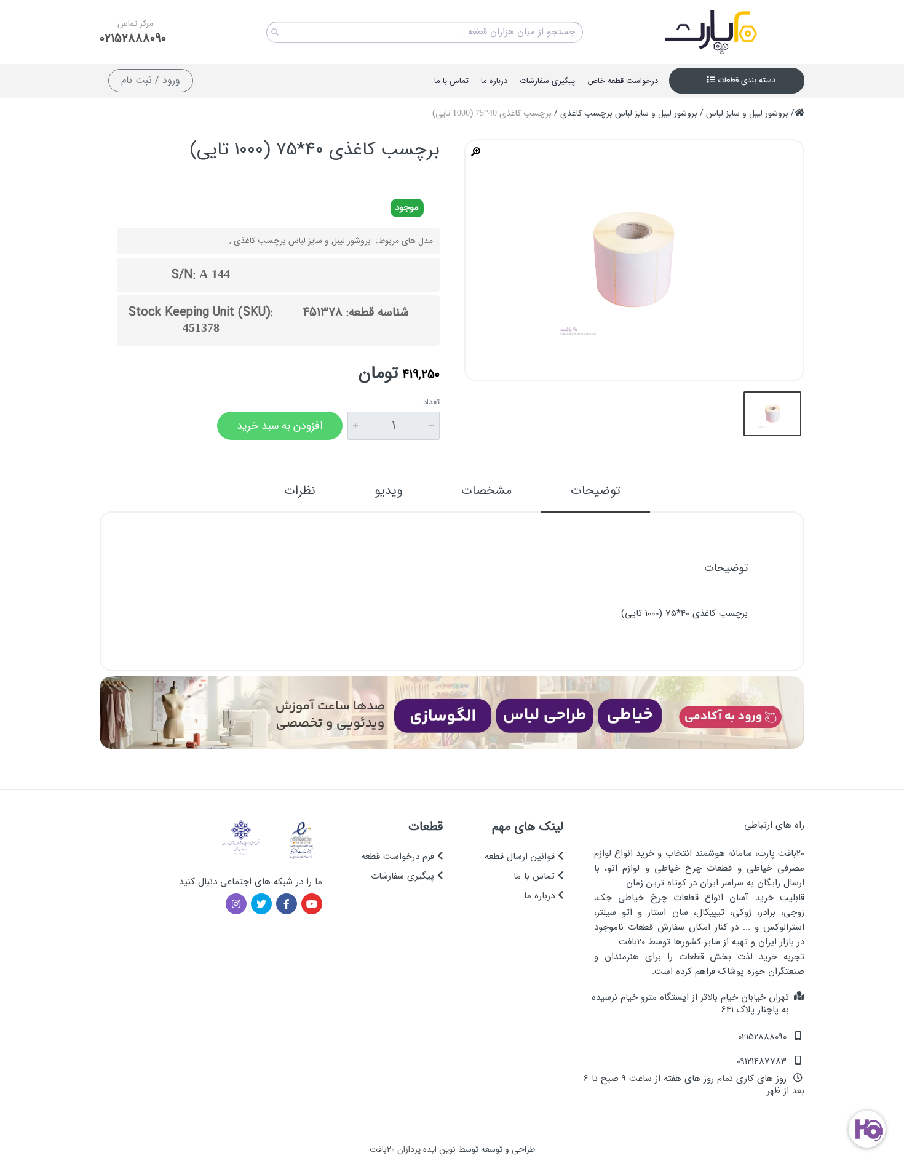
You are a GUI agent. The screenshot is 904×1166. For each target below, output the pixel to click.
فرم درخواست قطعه (399, 856)
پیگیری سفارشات (404, 876)
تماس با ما (535, 876)
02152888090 (133, 39)
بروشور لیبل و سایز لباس (747, 113)
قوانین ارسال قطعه (521, 856)
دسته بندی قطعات (745, 80)
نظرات (299, 490)
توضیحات (596, 490)
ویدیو (388, 490)
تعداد (431, 402)
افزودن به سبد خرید (280, 425)
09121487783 (762, 1061)
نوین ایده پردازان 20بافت (413, 1149)
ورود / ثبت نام (150, 80)
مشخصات (486, 490)
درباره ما (541, 895)
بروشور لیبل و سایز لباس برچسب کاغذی (628, 113)
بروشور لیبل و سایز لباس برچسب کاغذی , (300, 240)
